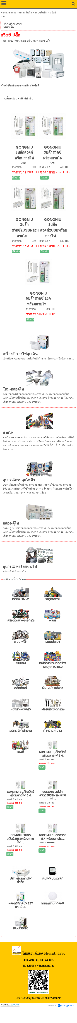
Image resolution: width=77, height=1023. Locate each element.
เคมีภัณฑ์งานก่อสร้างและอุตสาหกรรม (52, 665)
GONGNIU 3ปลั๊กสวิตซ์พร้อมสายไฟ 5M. (20, 793)
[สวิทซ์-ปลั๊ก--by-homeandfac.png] (38, 61)
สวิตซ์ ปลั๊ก (25, 40)
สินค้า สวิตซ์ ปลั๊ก (41, 40)
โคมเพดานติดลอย (52, 903)
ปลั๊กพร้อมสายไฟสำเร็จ (18, 98)
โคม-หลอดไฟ (13, 389)
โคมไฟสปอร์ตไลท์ (52, 878)
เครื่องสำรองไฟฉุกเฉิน (20, 354)
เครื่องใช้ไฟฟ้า (20, 599)
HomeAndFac (8, 12)
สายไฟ (8, 433)
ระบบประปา (52, 642)
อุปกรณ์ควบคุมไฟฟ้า (19, 480)
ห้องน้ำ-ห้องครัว (21, 709)
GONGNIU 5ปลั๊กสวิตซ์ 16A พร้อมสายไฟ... (38, 298)
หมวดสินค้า (25, 12)
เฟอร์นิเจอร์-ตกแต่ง (52, 709)
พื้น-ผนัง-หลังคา (52, 688)
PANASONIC (20, 928)
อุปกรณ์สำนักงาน (20, 730)
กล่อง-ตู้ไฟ (11, 523)
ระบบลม (21, 663)
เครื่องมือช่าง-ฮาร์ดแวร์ (21, 620)
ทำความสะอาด (52, 730)
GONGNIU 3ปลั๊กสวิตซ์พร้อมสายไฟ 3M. (52, 754)
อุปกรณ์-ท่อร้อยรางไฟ (20, 567)
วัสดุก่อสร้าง (52, 599)
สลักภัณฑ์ (20, 688)
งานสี (52, 620)
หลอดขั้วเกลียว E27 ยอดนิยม (20, 905)
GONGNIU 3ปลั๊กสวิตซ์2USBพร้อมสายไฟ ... (52, 795)
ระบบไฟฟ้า (41, 12)
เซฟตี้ (20, 752)
